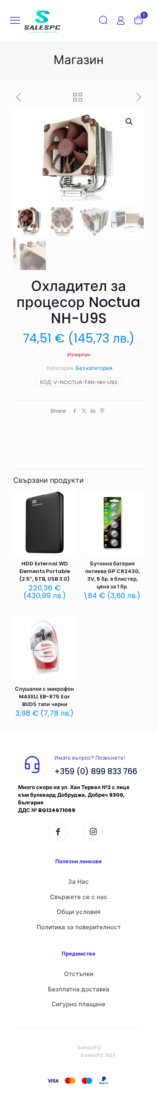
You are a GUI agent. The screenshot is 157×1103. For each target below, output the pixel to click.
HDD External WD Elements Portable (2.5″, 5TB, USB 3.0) (44, 571)
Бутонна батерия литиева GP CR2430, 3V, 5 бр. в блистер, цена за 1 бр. (112, 575)
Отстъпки (78, 974)
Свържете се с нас (78, 897)
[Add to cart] (67, 500)
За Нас (78, 881)
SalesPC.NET (98, 1055)
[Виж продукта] (67, 512)
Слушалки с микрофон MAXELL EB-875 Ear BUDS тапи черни (44, 696)
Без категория (94, 368)
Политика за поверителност (79, 927)
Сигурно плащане (78, 1004)
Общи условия (79, 912)
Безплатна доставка (78, 989)
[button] (130, 122)
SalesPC (89, 1047)
